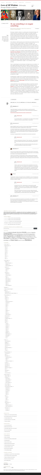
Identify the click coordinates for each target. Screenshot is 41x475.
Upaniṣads (12, 86)
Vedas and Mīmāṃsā (8, 285)
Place (5, 253)
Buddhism (6, 261)
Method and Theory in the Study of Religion (10, 293)
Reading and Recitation (8, 347)
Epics (6, 276)
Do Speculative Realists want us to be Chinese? (10, 428)
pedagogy (10, 238)
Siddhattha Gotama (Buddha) (28, 238)
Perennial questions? (7, 440)
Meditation (6, 342)
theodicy (9, 240)
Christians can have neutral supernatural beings (14, 219)
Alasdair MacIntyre (17, 232)
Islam (5, 395)
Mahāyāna (7, 264)
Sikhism (7, 282)
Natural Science (7, 402)
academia (10, 232)
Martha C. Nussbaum (17, 237)
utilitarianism (20, 240)
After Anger (15, 2)
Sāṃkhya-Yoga (8, 281)
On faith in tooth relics (7, 431)
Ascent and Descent (7, 435)
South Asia (6, 272)
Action (6, 296)
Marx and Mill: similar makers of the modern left (14, 224)
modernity (23, 237)
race (16, 238)
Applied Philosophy (6, 245)
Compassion (7, 302)
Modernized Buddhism (8, 265)
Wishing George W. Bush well (8, 426)
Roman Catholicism (8, 382)
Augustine (33, 232)
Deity (5, 354)
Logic (6, 359)
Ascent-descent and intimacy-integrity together (10, 438)
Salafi (6, 398)
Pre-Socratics (7, 390)
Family (6, 248)
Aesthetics (6, 297)
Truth (5, 371)
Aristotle (24, 232)
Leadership (7, 331)
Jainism (7, 277)
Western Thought (6, 374)
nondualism (35, 237)
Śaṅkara (23, 240)
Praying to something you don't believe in (9, 457)
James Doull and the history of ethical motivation (10, 455)
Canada (18, 233)
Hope (6, 311)
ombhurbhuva (15, 106)
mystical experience (30, 237)
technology (6, 240)
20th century (5, 232)
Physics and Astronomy (9, 406)
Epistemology (19, 28)
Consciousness (7, 353)
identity (18, 236)
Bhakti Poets (7, 273)
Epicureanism (7, 387)
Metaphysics (29, 28)
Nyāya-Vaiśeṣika (8, 280)
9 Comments (37, 28)
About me (2, 2)
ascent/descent (29, 232)
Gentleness (7, 326)
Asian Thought (6, 260)
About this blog (8, 2)
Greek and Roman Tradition (8, 386)
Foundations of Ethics (8, 318)
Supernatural (6, 370)
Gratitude (7, 327)
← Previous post (13, 99)
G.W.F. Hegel (7, 236)
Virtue (5, 322)
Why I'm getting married (7, 460)
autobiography (8, 234)
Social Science (7, 407)
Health (6, 252)
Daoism (7, 269)
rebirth (18, 238)
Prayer (6, 346)
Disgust (7, 305)
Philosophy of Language (14, 29)
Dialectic (7, 358)
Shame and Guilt (8, 314)
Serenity (7, 336)
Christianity (6, 377)
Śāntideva (28, 240)
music (26, 237)
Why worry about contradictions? (8, 448)
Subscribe (35, 228)
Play (5, 254)
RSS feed (5, 214)
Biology (6, 403)
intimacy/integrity (29, 236)
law (11, 237)
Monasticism (6, 343)
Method (5, 290)
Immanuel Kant (23, 236)
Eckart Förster (6, 37)
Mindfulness (7, 332)
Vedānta (19, 29)
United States (14, 240)
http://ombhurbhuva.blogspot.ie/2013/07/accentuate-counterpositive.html (20, 112)
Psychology (7, 410)
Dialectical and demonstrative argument (9, 443)
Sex (5, 257)
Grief (6, 309)
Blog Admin (5, 287)
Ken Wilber (8, 237)
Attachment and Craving (9, 301)
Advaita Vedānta (4, 36)
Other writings (28, 2)
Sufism (6, 399)
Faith (6, 306)
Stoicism (7, 394)
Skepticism (7, 391)
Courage (7, 323)
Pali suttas (6, 238)
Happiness (7, 310)
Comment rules (21, 2)
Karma (6, 319)
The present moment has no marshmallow (9, 419)
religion (21, 238)
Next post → (36, 99)
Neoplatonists (12, 80)
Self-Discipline (7, 335)
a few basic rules (24, 212)
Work (5, 258)
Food (5, 249)
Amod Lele (15, 28)
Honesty (7, 328)
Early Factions (7, 378)
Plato (13, 238)
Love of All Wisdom (9, 5)
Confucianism (7, 268)
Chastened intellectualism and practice (9, 445)
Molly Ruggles (15, 148)
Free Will (6, 362)
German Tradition (24, 28)
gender (11, 236)
